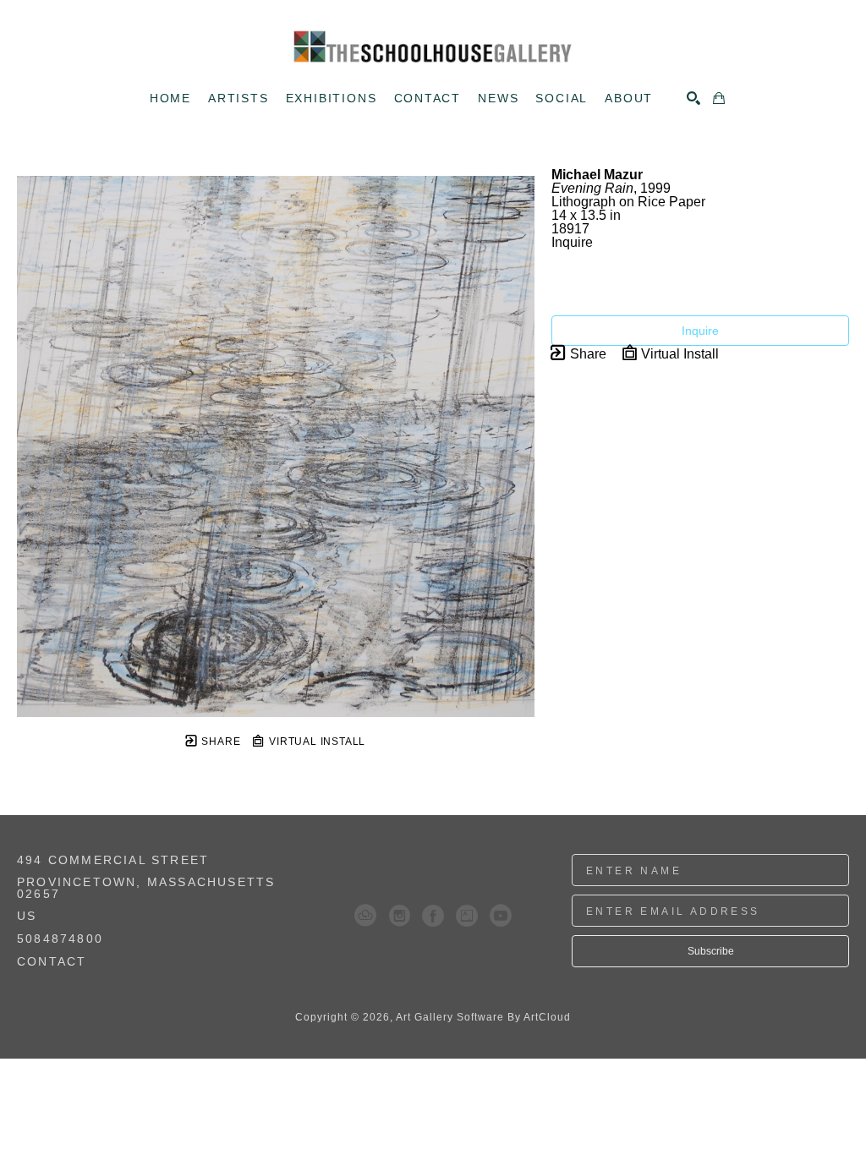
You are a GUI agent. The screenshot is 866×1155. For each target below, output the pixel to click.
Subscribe (711, 951)
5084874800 (60, 939)
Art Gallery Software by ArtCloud (483, 1017)
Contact (51, 961)
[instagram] (399, 916)
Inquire (700, 330)
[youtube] (501, 916)
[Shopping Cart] (719, 98)
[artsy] (467, 916)
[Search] (693, 98)
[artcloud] (365, 916)
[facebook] (433, 916)
